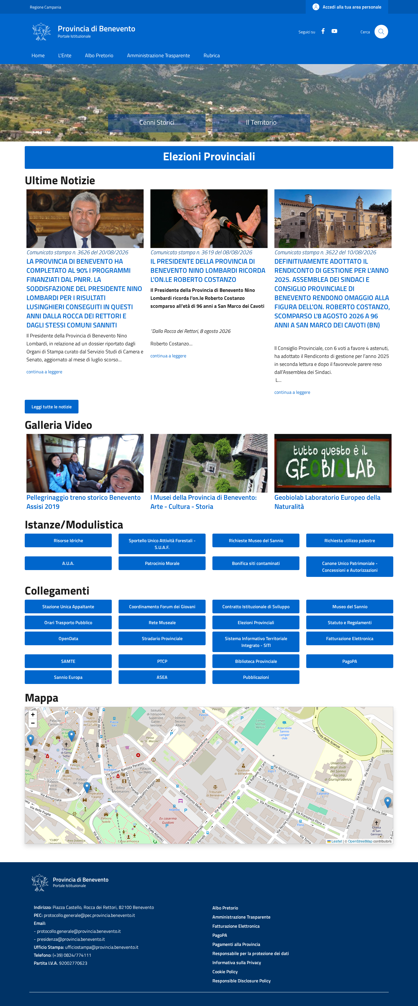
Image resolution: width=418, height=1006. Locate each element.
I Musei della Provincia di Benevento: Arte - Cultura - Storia (203, 501)
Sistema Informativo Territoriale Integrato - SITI (256, 642)
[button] (347, 7)
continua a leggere (44, 371)
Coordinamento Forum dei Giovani (162, 606)
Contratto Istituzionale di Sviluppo (255, 606)
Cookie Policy (225, 971)
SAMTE (68, 661)
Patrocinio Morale (162, 563)
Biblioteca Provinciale (256, 661)
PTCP (162, 661)
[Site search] (381, 31)
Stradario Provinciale (162, 638)
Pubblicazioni (256, 677)
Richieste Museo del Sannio (256, 540)
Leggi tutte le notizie (52, 406)
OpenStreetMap (360, 841)
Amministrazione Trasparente (241, 916)
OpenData (68, 638)
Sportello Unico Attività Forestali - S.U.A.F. (162, 544)
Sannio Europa (68, 677)
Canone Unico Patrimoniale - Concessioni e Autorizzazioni (350, 566)
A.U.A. (68, 563)
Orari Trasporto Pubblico (68, 622)
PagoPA (349, 661)
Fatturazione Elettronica (349, 638)
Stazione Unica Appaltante (68, 606)
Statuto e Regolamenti (350, 622)
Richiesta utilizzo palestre (349, 540)
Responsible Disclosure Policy (241, 980)
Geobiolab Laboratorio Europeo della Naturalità (327, 501)
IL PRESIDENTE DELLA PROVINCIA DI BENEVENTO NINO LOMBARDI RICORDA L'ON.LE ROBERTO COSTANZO (207, 270)
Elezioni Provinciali (256, 622)
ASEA (162, 677)
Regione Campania (45, 7)
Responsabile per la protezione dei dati (250, 953)
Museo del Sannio (349, 606)
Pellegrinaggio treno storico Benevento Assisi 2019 (83, 501)
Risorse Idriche (68, 540)
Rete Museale (162, 622)
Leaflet (336, 841)
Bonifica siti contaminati (256, 563)
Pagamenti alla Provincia (236, 944)
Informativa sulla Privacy (236, 962)
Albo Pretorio (225, 907)
